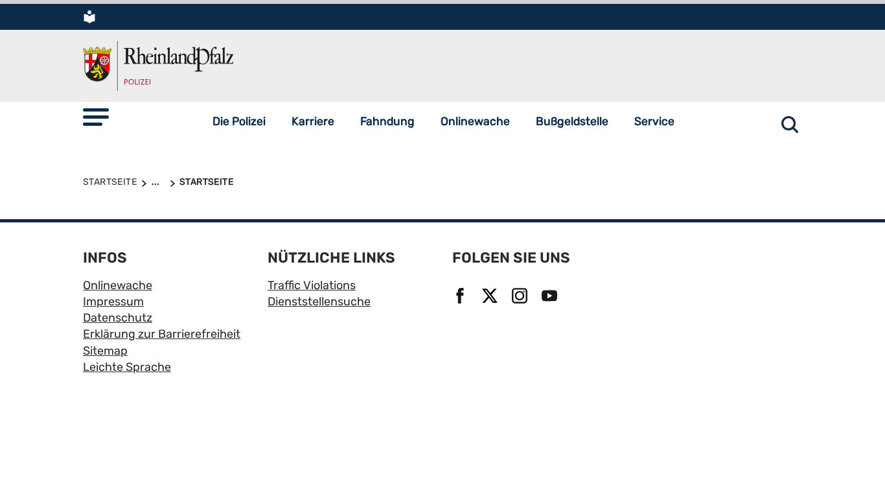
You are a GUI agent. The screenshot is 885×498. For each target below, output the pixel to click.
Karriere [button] (313, 121)
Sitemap (105, 351)
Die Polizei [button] (239, 121)
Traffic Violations (312, 285)
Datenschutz (117, 318)
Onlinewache (117, 285)
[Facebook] (462, 297)
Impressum (113, 301)
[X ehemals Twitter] (491, 297)
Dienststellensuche (319, 301)
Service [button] (654, 121)
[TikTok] (462, 342)
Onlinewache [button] (475, 121)
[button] (96, 117)
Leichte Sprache (127, 367)
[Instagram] (521, 297)
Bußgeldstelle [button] (572, 121)
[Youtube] (551, 297)
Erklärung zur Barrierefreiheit (161, 334)
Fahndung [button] (387, 121)
